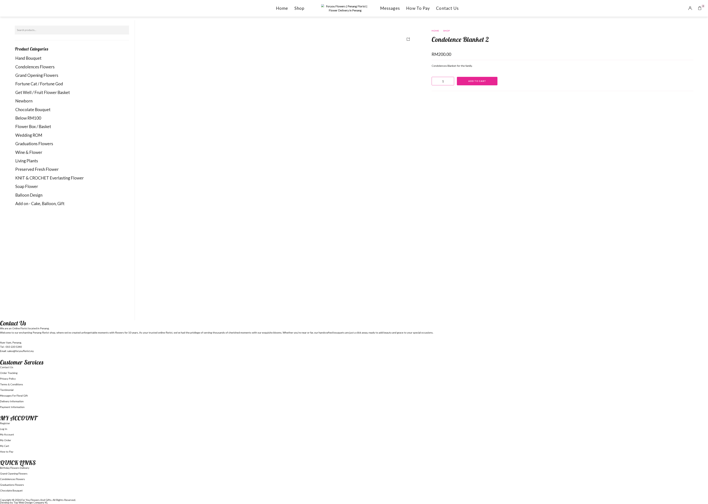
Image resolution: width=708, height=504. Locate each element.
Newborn (23, 100)
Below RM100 (28, 118)
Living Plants (26, 160)
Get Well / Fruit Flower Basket (42, 92)
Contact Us (447, 8)
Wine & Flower (28, 152)
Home (282, 8)
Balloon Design (28, 195)
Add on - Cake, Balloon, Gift (40, 203)
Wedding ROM (28, 135)
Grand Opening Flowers (36, 75)
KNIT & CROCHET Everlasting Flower (49, 177)
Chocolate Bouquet (33, 109)
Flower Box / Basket (33, 126)
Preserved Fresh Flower (37, 169)
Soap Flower (26, 186)
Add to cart (477, 81)
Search (124, 30)
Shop (299, 8)
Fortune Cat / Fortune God (39, 83)
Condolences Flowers (35, 66)
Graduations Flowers (34, 143)
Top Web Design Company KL (30, 502)
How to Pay (418, 8)
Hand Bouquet (28, 58)
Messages (390, 8)
